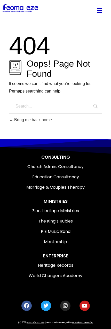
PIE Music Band (55, 231)
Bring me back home (32, 120)
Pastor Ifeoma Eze (35, 322)
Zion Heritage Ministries (55, 211)
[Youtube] (85, 306)
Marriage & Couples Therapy (55, 187)
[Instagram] (65, 306)
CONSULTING (55, 157)
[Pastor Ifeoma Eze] (47, 8)
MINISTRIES (56, 201)
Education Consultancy (55, 177)
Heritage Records (55, 265)
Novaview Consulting (82, 322)
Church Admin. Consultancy (55, 167)
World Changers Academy (55, 276)
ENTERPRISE (55, 256)
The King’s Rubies (55, 221)
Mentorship (55, 242)
